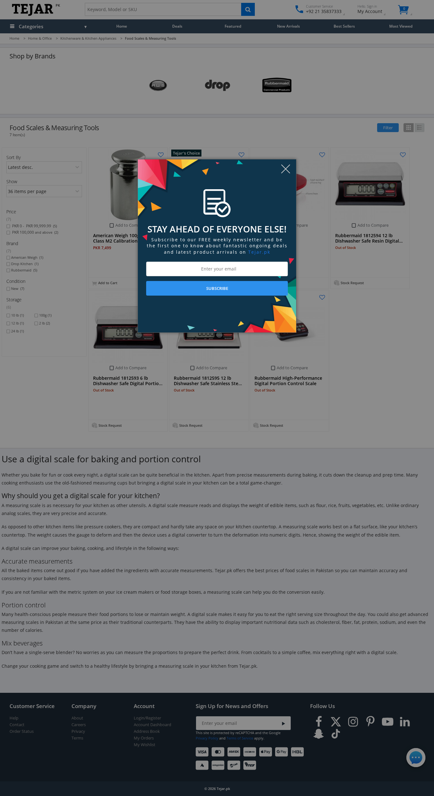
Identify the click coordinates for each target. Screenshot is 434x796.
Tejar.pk (259, 252)
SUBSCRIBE (217, 288)
